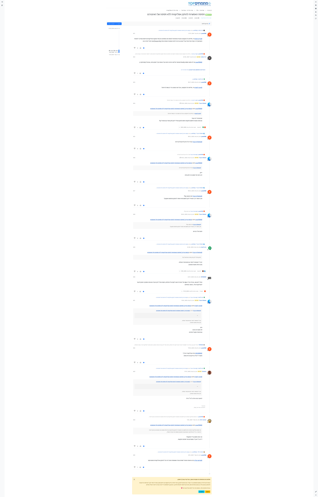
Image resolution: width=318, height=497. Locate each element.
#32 (134, 348)
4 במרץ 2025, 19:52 (193, 136)
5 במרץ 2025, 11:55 (186, 300)
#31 (134, 300)
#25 (134, 136)
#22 (134, 57)
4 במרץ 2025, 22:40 (192, 247)
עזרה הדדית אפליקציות (206, 18)
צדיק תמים (200, 30)
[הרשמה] (2, 5)
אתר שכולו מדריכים (184, 69)
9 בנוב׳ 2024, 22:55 (188, 57)
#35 (134, 455)
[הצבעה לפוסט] (140, 48)
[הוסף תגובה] (143, 48)
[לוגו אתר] (199, 4)
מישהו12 (204, 371)
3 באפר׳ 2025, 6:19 (193, 455)
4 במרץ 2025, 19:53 (193, 190)
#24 (134, 103)
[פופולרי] (315, 5)
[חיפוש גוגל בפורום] (315, 15)
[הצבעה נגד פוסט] (134, 48)
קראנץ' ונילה (203, 419)
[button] (315, 491)
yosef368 (203, 33)
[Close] (134, 479)
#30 (134, 277)
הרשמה (208, 491)
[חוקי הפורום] (315, 2)
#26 (134, 157)
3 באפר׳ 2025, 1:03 (192, 419)
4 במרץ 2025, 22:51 (193, 277)
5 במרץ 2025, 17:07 (189, 371)
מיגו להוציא (200, 79)
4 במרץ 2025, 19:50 (186, 103)
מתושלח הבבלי (202, 103)
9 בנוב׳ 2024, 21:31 (193, 33)
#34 (134, 419)
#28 (134, 214)
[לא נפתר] (315, 8)
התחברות (201, 491)
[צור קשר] (315, 18)
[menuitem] (2, 2)
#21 (134, 33)
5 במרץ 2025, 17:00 (193, 348)
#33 (134, 371)
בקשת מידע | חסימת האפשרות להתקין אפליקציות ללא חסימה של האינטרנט (174, 30)
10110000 (203, 277)
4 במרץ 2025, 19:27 (193, 82)
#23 (134, 82)
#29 (134, 247)
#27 (134, 190)
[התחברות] (2, 2)
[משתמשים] (315, 12)
